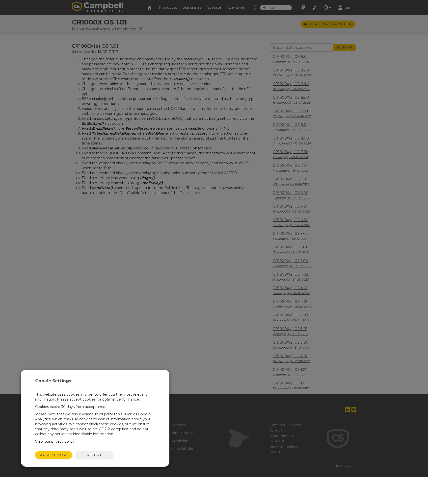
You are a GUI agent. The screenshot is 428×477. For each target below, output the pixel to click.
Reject (94, 455)
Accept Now (53, 455)
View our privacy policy (54, 441)
